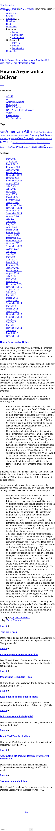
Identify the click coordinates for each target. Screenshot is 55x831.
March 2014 (12, 308)
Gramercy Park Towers (41, 135)
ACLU (9, 96)
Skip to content (7, 5)
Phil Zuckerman (18, 143)
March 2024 (12, 229)
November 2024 (14, 208)
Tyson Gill (22, 146)
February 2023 (13, 265)
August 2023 (12, 248)
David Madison (11, 135)
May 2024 (11, 224)
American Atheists (15, 101)
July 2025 (11, 186)
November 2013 (14, 314)
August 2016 (12, 273)
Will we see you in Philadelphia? (16, 716)
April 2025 (11, 194)
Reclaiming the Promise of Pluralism (19, 654)
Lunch (37, 139)
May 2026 (11, 159)
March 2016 (12, 281)
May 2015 (11, 295)
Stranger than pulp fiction (13, 781)
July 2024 (11, 218)
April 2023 (11, 259)
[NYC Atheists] (26, 9)
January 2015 (12, 300)
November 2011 (14, 336)
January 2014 (12, 311)
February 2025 (13, 199)
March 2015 (12, 297)
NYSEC (6, 142)
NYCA (49, 139)
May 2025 (11, 191)
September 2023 (14, 246)
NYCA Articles (13, 107)
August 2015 (12, 289)
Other (9, 112)
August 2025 (12, 183)
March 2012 (12, 333)
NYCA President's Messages (20, 110)
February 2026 (13, 167)
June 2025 (11, 189)
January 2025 (12, 202)
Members (43, 139)
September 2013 (14, 317)
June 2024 (11, 221)
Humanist (14, 139)
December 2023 (14, 238)
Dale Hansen (43, 132)
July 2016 (11, 276)
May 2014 (11, 306)
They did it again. (9, 632)
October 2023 (12, 243)
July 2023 (11, 251)
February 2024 (13, 232)
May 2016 (11, 278)
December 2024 (14, 205)
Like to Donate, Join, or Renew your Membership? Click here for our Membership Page (24, 61)
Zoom (48, 146)
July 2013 (11, 319)
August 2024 (12, 216)
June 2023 (11, 254)
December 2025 (14, 172)
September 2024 (14, 213)
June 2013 (11, 322)
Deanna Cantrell (23, 135)
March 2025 (12, 197)
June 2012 (11, 330)
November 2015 (14, 287)
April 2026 (11, 161)
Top (26, 812)
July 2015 (11, 292)
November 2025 (14, 175)
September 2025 (14, 180)
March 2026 (12, 164)
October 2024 (12, 210)
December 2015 (14, 284)
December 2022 (14, 270)
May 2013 (11, 325)
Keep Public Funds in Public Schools (19, 696)
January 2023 (12, 268)
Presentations (12, 115)
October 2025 (12, 178)
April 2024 (11, 227)
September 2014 (14, 303)
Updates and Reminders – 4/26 (16, 677)
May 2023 (11, 257)
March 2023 (12, 262)
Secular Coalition (30, 143)
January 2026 (12, 169)
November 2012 (14, 327)
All (7, 99)
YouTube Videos (14, 118)
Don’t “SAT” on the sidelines (15, 736)
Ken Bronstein (26, 138)
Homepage (11, 104)
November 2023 (14, 240)
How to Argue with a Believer (15, 342)
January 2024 (12, 235)
